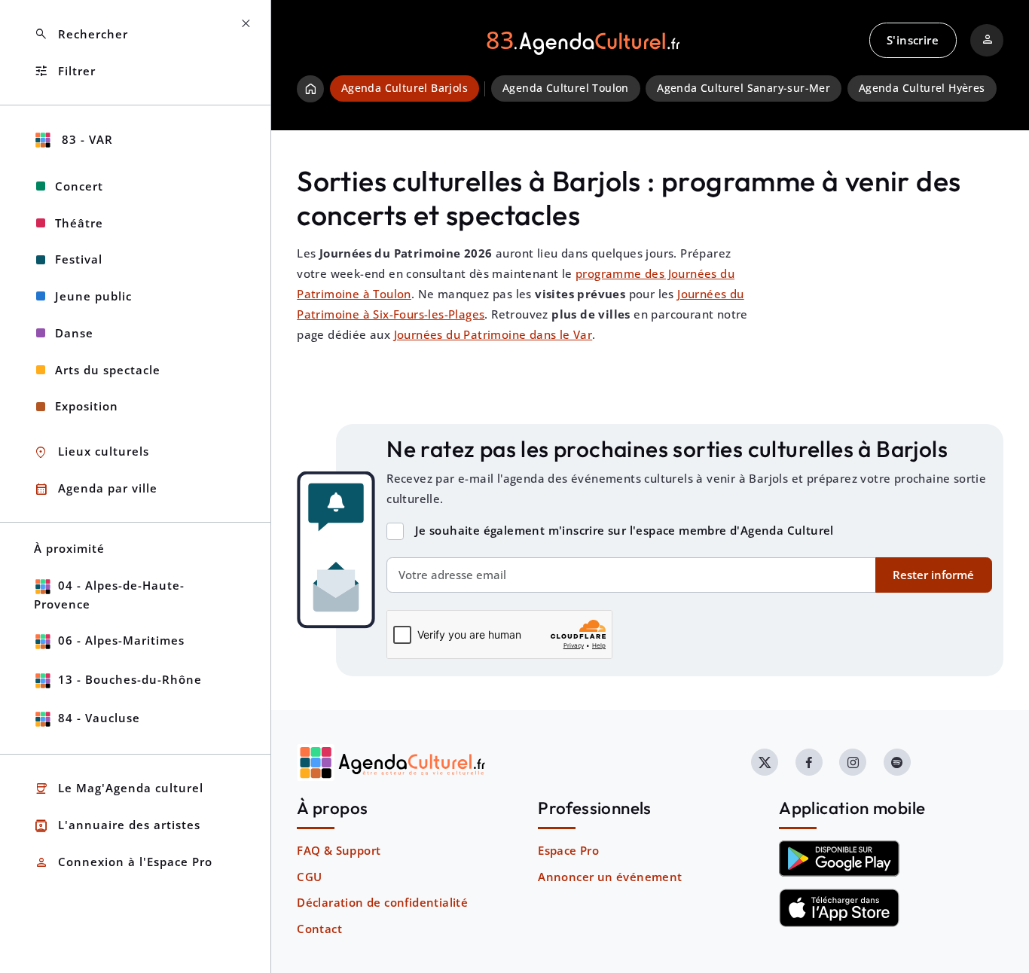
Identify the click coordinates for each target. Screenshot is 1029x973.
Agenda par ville (95, 489)
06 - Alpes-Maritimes (121, 640)
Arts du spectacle (107, 369)
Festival (78, 259)
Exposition (86, 405)
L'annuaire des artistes (117, 825)
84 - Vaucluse (99, 717)
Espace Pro (568, 850)
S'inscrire (913, 39)
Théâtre (79, 222)
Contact (319, 928)
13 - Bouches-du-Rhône (130, 679)
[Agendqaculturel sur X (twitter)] (764, 762)
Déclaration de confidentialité (382, 902)
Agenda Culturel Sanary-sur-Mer (743, 88)
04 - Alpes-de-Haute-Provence (109, 595)
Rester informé (933, 574)
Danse (74, 332)
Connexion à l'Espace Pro (123, 862)
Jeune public (93, 295)
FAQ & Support (338, 850)
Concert (79, 186)
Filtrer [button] (65, 71)
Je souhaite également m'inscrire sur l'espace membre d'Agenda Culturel (624, 530)
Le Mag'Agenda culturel (118, 789)
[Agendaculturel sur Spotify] (897, 762)
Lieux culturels (91, 452)
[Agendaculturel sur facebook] (809, 762)
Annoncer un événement (610, 876)
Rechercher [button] (81, 34)
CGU (309, 876)
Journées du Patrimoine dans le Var (493, 334)
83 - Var (85, 139)
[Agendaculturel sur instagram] (852, 762)
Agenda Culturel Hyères (922, 88)
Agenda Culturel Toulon (565, 88)
